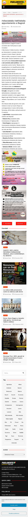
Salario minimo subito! (8, 485)
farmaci (21, 398)
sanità (13, 429)
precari (16, 422)
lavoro (19, 408)
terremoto (20, 436)
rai (22, 422)
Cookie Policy (5, 472)
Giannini (7, 401)
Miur (6, 422)
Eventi (4, 28)
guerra (21, 401)
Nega (14, 509)
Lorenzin (9, 412)
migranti (20, 418)
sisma (14, 432)
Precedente (8, 223)
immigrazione (8, 405)
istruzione (9, 408)
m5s (20, 412)
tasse (12, 436)
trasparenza (8, 439)
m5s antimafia (8, 415)
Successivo (20, 223)
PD (11, 422)
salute (6, 429)
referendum (8, 425)
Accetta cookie (14, 505)
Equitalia (7, 398)
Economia (20, 394)
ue (22, 439)
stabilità (21, 432)
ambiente (8, 388)
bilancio (20, 391)
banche (20, 388)
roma (21, 425)
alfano (20, 384)
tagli (6, 436)
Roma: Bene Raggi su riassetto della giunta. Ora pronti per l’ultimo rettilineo (13, 320)
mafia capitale (9, 418)
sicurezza (7, 432)
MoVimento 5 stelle (7, 483)
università (14, 442)
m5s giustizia (19, 415)
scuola (21, 429)
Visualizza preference (14, 513)
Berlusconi (8, 391)
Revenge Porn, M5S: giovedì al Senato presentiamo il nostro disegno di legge (13, 358)
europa (14, 398)
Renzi (15, 425)
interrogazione (19, 405)
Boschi (6, 394)
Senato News (6, 26)
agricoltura (9, 384)
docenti (13, 394)
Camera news (8, 324)
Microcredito (5, 487)
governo (14, 401)
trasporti (16, 439)
